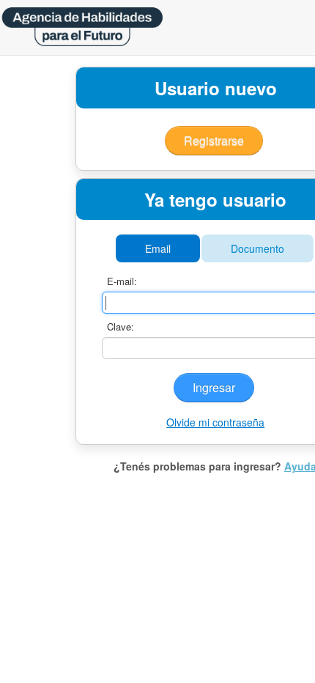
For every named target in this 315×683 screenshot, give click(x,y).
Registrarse (214, 140)
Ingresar (214, 387)
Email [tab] (158, 248)
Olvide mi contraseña (215, 422)
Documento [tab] (257, 248)
